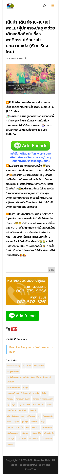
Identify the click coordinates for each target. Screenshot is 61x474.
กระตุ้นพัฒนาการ (13, 371)
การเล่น (36, 393)
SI (23, 366)
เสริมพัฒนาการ (46, 439)
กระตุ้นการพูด (39, 366)
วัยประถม (34, 421)
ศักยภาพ (10, 427)
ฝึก (39, 416)
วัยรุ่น (43, 421)
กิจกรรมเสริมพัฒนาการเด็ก (43, 399)
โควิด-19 (10, 444)
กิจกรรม (10, 399)
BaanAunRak (42, 460)
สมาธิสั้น (19, 427)
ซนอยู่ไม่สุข (11, 410)
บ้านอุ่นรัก (33, 410)
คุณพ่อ (49, 404)
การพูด (25, 387)
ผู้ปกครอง (31, 416)
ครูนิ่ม (14, 404)
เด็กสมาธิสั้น (36, 433)
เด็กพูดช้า (25, 433)
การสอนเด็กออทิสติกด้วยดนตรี (18, 393)
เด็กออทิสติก (49, 433)
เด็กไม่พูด (10, 439)
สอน (27, 427)
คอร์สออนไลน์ (38, 404)
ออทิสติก (35, 427)
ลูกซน (16, 421)
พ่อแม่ (9, 421)
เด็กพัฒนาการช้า (13, 433)
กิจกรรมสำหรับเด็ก (23, 399)
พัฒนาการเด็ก (48, 416)
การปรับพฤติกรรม (13, 387)
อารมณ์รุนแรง (47, 427)
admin (12, 58)
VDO (29, 366)
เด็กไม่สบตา (21, 439)
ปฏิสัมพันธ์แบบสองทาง (16, 416)
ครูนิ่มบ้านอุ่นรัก (24, 404)
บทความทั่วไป (21, 58)
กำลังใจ (44, 393)
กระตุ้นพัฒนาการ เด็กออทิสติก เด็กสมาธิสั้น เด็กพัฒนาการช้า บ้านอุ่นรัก (29, 379)
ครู (8, 404)
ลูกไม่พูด (25, 421)
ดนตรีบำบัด (23, 410)
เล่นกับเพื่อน (33, 439)
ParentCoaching (13, 366)
